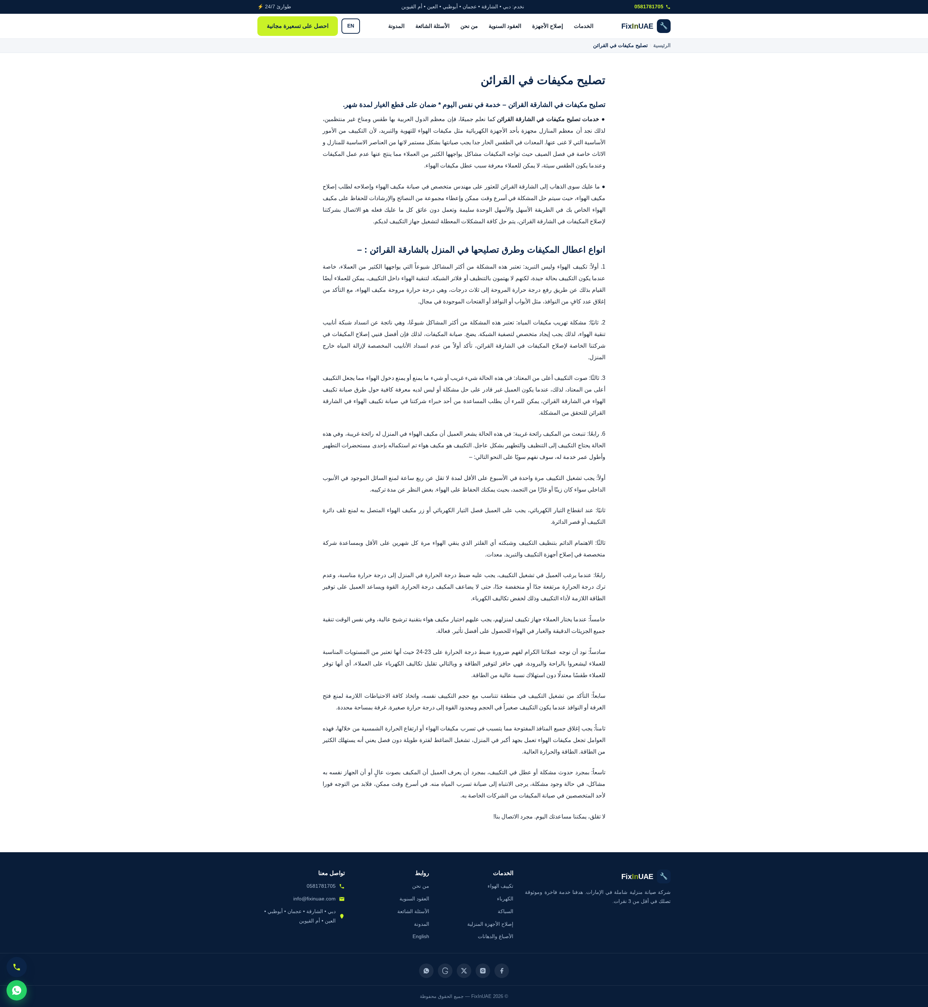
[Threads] (445, 971)
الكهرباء (505, 899)
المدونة (396, 26)
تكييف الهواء (500, 886)
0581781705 (648, 6)
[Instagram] (483, 971)
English (421, 936)
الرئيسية (662, 45)
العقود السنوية (505, 26)
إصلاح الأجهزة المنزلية (490, 924)
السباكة (505, 911)
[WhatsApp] (426, 971)
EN (350, 26)
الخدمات (583, 26)
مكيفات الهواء (442, 728)
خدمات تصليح (583, 119)
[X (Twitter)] (464, 971)
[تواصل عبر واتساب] (17, 990)
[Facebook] (501, 971)
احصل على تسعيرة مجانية (297, 26)
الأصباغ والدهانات (495, 936)
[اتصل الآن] (17, 967)
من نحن (469, 26)
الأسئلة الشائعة (432, 26)
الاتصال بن (508, 816)
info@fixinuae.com (314, 899)
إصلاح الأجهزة (547, 26)
